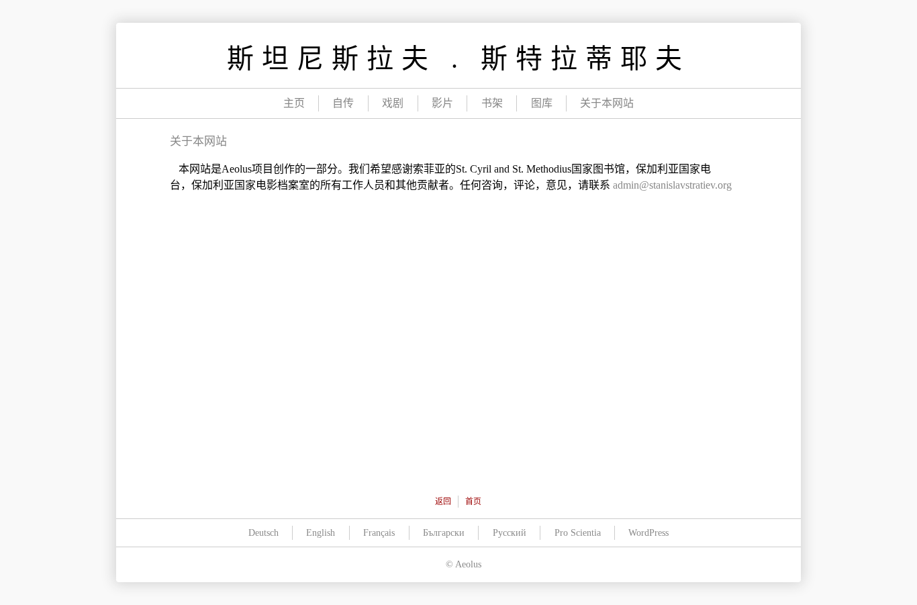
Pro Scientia (577, 533)
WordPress (648, 533)
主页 (294, 103)
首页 (473, 501)
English (320, 533)
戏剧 (392, 103)
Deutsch (263, 533)
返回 (443, 501)
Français (379, 533)
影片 (442, 103)
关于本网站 (607, 103)
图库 (541, 103)
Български (444, 533)
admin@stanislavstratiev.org (672, 185)
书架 (492, 103)
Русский (509, 533)
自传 (343, 103)
